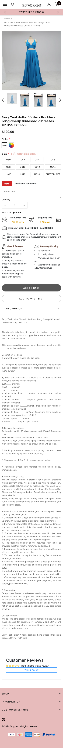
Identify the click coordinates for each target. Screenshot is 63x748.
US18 (22, 174)
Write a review (31, 670)
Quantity (6, 199)
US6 (53, 159)
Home (7, 18)
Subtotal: (6, 212)
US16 (8, 174)
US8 (8, 167)
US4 (37, 159)
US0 (8, 159)
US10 (22, 167)
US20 (37, 174)
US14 (53, 167)
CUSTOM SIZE (53, 174)
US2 (23, 159)
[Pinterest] (3, 720)
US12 (37, 167)
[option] (31, 12)
